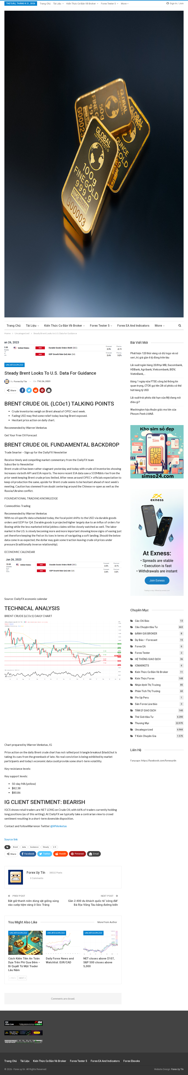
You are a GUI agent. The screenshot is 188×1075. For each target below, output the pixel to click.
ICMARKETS (142, 665)
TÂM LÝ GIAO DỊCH (145, 710)
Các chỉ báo (142, 620)
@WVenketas (58, 826)
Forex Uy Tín (177, 1069)
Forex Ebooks (131, 1061)
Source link (11, 839)
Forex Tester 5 (108, 3)
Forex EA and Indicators (133, 325)
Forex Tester (142, 652)
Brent (15, 847)
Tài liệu (57, 3)
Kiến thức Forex (144, 678)
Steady (46, 847)
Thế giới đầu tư (144, 716)
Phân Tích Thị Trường (147, 691)
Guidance (34, 847)
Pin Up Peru (142, 697)
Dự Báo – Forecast (146, 640)
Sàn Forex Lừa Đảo (146, 704)
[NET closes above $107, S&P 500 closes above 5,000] (100, 943)
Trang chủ (45, 3)
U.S (54, 847)
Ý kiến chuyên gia (145, 736)
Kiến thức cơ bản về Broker (81, 3)
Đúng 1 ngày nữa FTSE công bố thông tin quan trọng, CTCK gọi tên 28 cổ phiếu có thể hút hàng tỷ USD (156, 386)
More (124, 3)
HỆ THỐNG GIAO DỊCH (148, 659)
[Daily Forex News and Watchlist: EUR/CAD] (63, 943)
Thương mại (142, 723)
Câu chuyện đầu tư (146, 627)
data (24, 847)
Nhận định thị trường (148, 684)
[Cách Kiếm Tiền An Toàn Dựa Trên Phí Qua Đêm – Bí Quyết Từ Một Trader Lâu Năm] (25, 943)
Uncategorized (14, 365)
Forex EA (140, 646)
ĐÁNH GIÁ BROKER (146, 633)
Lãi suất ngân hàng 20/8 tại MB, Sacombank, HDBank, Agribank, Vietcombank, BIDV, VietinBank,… (156, 369)
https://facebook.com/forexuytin (158, 760)
